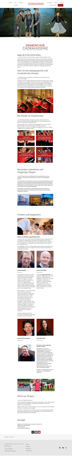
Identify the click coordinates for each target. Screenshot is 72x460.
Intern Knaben (53, 5)
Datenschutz (28, 448)
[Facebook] (36, 432)
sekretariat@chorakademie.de (10, 450)
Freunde (21, 2)
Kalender (49, 2)
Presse (56, 2)
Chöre (10, 2)
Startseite (6, 437)
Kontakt (62, 2)
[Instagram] (33, 432)
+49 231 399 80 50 (8, 448)
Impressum (28, 446)
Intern (60, 5)
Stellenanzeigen (29, 450)
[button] (18, 200)
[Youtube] (39, 432)
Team (15, 2)
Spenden (16, 5)
